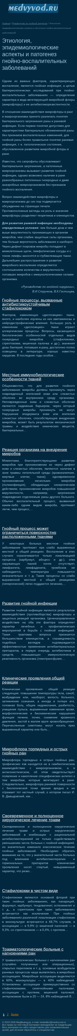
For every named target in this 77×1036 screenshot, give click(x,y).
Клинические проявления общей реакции (33, 680)
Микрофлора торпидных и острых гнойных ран (35, 751)
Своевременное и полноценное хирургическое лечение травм (33, 818)
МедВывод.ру (23, 1022)
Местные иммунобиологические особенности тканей (33, 377)
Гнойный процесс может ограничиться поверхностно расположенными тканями (29, 532)
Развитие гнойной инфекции (29, 603)
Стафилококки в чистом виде (30, 890)
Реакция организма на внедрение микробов (34, 451)
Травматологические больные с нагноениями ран (33, 951)
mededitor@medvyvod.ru (53, 1022)
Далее (15, 1014)
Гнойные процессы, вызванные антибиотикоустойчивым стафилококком (32, 304)
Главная (6, 23)
